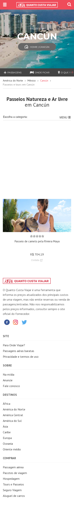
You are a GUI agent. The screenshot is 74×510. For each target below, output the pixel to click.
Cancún (44, 80)
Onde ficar (42, 72)
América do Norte (13, 80)
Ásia (5, 426)
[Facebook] (7, 322)
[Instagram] (16, 322)
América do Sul (12, 421)
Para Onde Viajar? (14, 345)
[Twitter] (24, 322)
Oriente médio (12, 449)
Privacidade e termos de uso (21, 356)
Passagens (14, 72)
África (6, 403)
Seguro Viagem (12, 490)
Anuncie (8, 380)
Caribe (7, 432)
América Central (13, 415)
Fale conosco (11, 386)
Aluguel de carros (14, 496)
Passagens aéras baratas (18, 351)
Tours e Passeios (13, 484)
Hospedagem (11, 478)
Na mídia (8, 374)
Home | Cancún (39, 46)
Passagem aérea (13, 467)
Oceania (8, 443)
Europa (7, 438)
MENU (64, 117)
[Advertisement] (37, 162)
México (32, 80)
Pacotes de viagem (15, 473)
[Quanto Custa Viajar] (37, 5)
